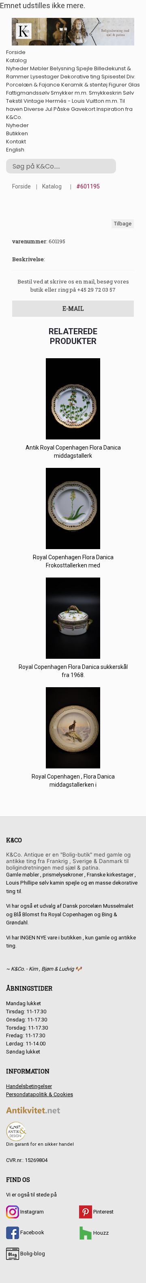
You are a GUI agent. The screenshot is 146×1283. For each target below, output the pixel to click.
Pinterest (103, 1212)
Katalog (16, 60)
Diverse (34, 109)
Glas (134, 85)
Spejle (84, 68)
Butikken (17, 133)
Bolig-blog (32, 1254)
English (15, 150)
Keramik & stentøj (84, 85)
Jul (48, 109)
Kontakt (16, 141)
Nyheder (17, 68)
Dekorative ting (80, 76)
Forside (16, 52)
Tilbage (122, 224)
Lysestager (44, 76)
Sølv (128, 93)
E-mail (73, 308)
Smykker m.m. (69, 93)
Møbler (39, 68)
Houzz (100, 1233)
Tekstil (14, 101)
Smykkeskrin (105, 93)
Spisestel (113, 76)
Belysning (62, 68)
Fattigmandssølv (27, 93)
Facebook (31, 1232)
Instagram (31, 1212)
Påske (62, 109)
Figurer (118, 85)
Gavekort (83, 109)
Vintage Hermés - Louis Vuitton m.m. (71, 101)
